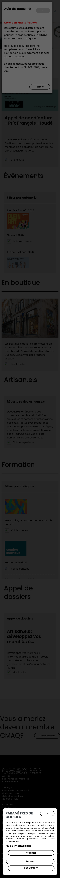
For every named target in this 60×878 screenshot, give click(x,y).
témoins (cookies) (27, 825)
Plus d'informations (18, 846)
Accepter (31, 852)
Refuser (30, 861)
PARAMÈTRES (31, 868)
